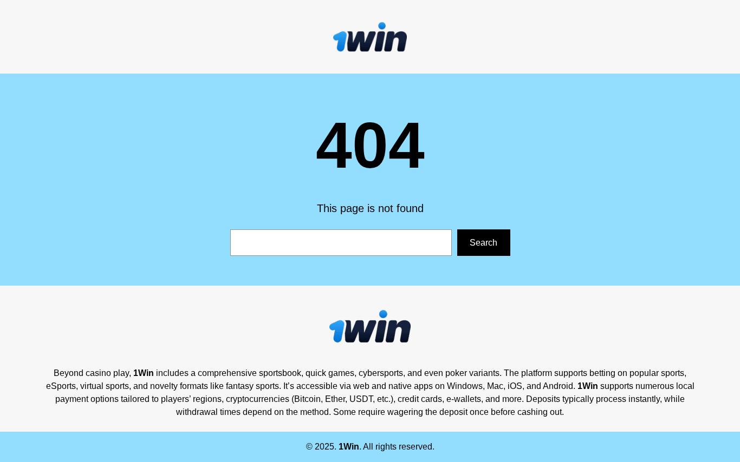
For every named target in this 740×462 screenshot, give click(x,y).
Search (483, 242)
